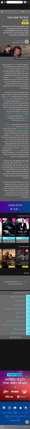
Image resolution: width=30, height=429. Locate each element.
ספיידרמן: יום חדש (20, 297)
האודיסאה (22, 301)
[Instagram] (9, 407)
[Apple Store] (20, 407)
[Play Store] (26, 407)
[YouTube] (15, 407)
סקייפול (14, 65)
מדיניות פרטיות (14, 416)
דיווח (22, 413)
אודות (26, 413)
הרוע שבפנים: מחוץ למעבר (17, 321)
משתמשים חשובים (7, 413)
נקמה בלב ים (21, 305)
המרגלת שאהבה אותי (17, 114)
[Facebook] (4, 407)
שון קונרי (8, 97)
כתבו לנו (7, 416)
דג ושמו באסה (21, 329)
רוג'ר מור (6, 109)
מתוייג (22, 12)
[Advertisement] (15, 7)
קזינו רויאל (12, 127)
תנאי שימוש (22, 416)
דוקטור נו (10, 99)
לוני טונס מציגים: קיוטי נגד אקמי (16, 309)
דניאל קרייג (11, 77)
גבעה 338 (22, 317)
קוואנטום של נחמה (22, 129)
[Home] (25, 2)
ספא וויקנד (22, 313)
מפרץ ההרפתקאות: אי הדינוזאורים (15, 325)
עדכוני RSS (16, 413)
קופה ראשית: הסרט (19, 333)
